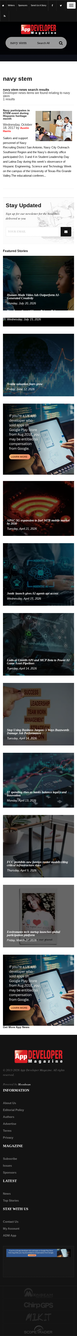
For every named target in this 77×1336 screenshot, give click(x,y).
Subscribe (10, 1158)
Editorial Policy (13, 1110)
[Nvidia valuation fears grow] (38, 365)
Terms (7, 1130)
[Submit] (60, 43)
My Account (11, 1228)
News (7, 1193)
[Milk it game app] (38, 1317)
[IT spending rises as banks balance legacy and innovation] (38, 780)
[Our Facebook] (52, 5)
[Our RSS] (4, 16)
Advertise (9, 1123)
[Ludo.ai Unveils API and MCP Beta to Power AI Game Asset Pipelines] (38, 644)
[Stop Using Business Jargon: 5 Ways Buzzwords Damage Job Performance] (38, 714)
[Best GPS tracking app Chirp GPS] (38, 1305)
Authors (8, 1116)
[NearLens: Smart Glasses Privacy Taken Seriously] (38, 322)
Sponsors (9, 1172)
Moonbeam (24, 1084)
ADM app (9, 1235)
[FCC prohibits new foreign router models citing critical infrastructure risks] (38, 846)
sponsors (22, 5)
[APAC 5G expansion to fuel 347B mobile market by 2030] (38, 508)
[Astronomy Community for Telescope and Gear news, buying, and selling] (38, 1330)
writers (11, 5)
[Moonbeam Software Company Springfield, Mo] (38, 1292)
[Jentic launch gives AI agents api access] (38, 574)
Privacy (8, 1137)
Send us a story (38, 5)
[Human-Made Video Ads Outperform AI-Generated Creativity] (38, 283)
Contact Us (10, 1221)
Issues (7, 1165)
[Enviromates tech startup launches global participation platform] (38, 916)
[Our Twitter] (60, 5)
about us (9, 1103)
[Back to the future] (3, 5)
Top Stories (11, 1200)
